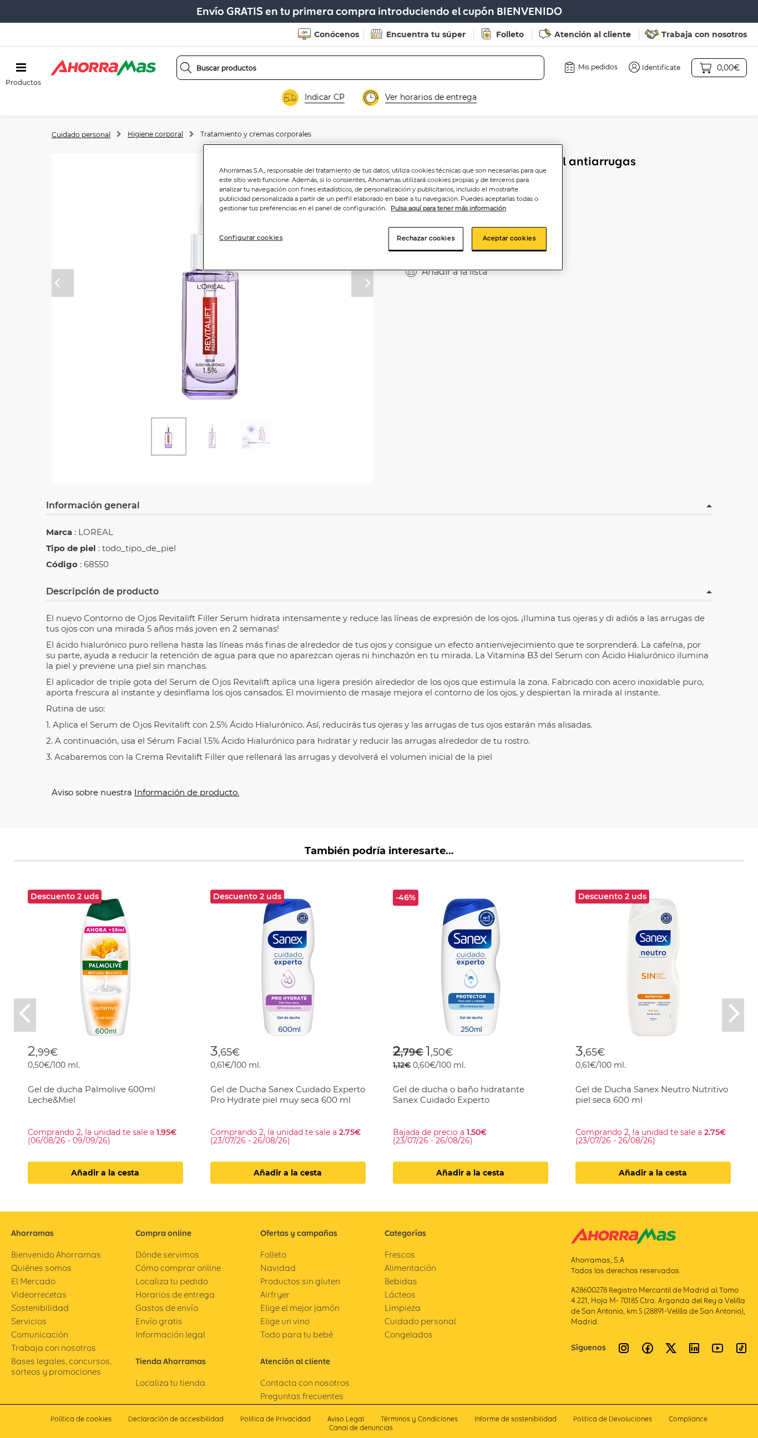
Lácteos (400, 1294)
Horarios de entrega (175, 1294)
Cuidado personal (81, 134)
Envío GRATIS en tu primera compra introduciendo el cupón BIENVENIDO (379, 11)
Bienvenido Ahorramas (56, 1254)
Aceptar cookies (509, 238)
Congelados (409, 1334)
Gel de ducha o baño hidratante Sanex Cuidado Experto (458, 1094)
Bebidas (401, 1281)
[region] (383, 207)
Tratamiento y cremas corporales (255, 134)
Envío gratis (159, 1321)
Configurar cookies (250, 237)
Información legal (170, 1334)
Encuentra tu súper (426, 34)
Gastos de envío (166, 1308)
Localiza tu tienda (170, 1383)
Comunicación (39, 1334)
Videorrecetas (39, 1294)
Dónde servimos (167, 1254)
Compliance (688, 1419)
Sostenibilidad (40, 1308)
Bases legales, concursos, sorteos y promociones (61, 1366)
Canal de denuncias (361, 1428)
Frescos (400, 1254)
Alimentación (410, 1268)
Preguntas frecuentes (301, 1396)
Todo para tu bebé (296, 1334)
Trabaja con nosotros (704, 34)
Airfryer (275, 1294)
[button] (654, 67)
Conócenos (336, 34)
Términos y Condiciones (419, 1419)
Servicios (29, 1321)
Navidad (278, 1268)
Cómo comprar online (178, 1268)
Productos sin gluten (300, 1281)
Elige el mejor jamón (300, 1308)
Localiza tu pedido (171, 1281)
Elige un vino (285, 1321)
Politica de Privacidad (275, 1419)
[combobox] (360, 67)
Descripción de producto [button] (102, 591)
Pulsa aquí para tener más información (448, 208)
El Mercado (33, 1281)
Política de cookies (81, 1419)
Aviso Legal (345, 1419)
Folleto (510, 34)
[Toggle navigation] (21, 67)
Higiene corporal (155, 134)
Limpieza (403, 1308)
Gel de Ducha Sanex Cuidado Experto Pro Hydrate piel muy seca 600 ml (287, 1094)
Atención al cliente (592, 34)
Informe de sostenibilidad (515, 1419)
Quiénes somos (41, 1268)
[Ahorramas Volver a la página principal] (103, 67)
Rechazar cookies (425, 238)
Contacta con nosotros (305, 1383)
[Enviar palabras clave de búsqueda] (185, 67)
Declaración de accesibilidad (176, 1419)
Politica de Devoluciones (612, 1419)
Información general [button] (93, 505)
